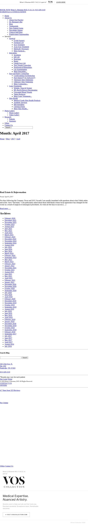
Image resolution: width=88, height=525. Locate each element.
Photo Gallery (10, 111)
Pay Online (4, 403)
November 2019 (10, 303)
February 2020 (10, 299)
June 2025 (8, 229)
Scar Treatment (19, 45)
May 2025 (8, 231)
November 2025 (10, 222)
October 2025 (10, 224)
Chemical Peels (19, 107)
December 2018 (10, 324)
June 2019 (8, 313)
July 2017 (8, 336)
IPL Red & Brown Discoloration (25, 90)
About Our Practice (16, 20)
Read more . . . (5, 208)
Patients (12, 119)
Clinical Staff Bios (15, 32)
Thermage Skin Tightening (23, 80)
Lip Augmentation (20, 69)
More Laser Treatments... (23, 96)
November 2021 (10, 268)
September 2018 (10, 330)
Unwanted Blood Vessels (23, 92)
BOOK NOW (5, 10)
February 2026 (10, 218)
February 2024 (10, 255)
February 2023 (10, 264)
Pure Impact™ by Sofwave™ (24, 78)
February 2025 (10, 237)
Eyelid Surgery (19, 41)
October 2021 (10, 270)
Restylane (17, 59)
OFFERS (3, 385)
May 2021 (8, 276)
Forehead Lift (19, 43)
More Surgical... (19, 51)
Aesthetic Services (20, 102)
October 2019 (10, 305)
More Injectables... (20, 72)
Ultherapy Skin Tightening (23, 82)
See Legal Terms (6, 379)
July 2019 (8, 311)
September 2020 (10, 291)
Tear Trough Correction (22, 65)
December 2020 (10, 284)
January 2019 (9, 322)
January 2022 (9, 266)
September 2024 (10, 243)
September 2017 (10, 334)
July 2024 (8, 247)
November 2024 (10, 241)
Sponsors (12, 121)
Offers (7, 123)
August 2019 (9, 309)
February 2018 (10, 332)
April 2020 (8, 297)
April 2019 (8, 317)
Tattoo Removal (19, 94)
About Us (8, 18)
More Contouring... (21, 84)
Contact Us (9, 125)
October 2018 (10, 328)
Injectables (13, 53)
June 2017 (8, 338)
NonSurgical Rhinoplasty (23, 67)
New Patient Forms (16, 28)
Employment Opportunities (19, 34)
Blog (11, 24)
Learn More (60, 2)
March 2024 (9, 253)
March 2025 (9, 235)
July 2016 (8, 346)
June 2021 (8, 274)
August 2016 (9, 344)
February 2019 (10, 319)
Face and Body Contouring (19, 74)
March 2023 (9, 262)
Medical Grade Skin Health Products (27, 100)
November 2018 (10, 326)
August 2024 (9, 245)
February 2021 (10, 280)
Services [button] (8, 36)
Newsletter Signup (16, 30)
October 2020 (10, 288)
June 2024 (8, 249)
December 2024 (10, 239)
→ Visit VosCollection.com (16, 514)
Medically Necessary (21, 49)
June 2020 (8, 295)
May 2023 (8, 260)
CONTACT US (6, 383)
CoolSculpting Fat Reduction (24, 76)
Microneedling (19, 105)
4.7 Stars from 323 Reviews (10, 390)
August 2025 (9, 227)
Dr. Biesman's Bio (15, 22)
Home (7, 16)
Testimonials (13, 26)
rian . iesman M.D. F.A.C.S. (23, 10)
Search (25, 358)
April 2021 (8, 278)
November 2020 (10, 286)
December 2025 (10, 220)
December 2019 (10, 301)
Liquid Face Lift (20, 63)
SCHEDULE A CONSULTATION (13, 12)
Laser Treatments (15, 86)
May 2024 (8, 251)
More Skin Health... (21, 109)
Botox (16, 61)
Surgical (12, 38)
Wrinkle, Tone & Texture (23, 88)
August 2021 (9, 272)
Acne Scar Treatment (21, 47)
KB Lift (16, 57)
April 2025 (8, 233)
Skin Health (13, 98)
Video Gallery (14, 115)
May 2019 (8, 315)
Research (8, 117)
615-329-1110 (40, 10)
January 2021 (9, 282)
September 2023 (10, 257)
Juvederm (17, 55)
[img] (50, 2)
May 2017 (8, 340)
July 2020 (8, 293)
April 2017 (8, 342)
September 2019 (10, 307)
